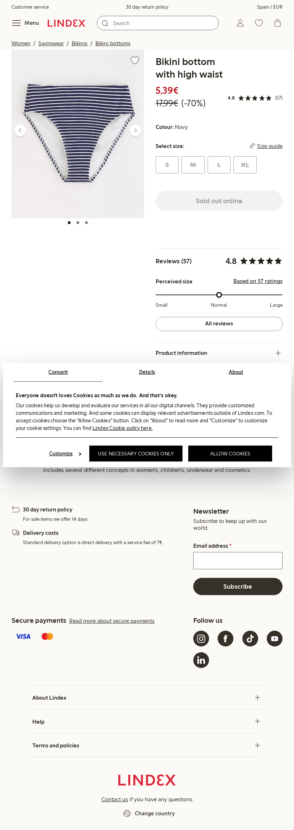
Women (20, 43)
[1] (69, 222)
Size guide (270, 146)
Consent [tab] (58, 371)
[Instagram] (201, 638)
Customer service (30, 7)
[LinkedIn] (201, 660)
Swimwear (51, 43)
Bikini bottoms (113, 43)
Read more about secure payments (112, 620)
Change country (155, 813)
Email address (212, 546)
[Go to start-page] (66, 23)
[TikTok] (250, 638)
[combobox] (158, 23)
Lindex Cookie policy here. (123, 428)
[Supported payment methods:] (100, 637)
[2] (78, 222)
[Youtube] (275, 638)
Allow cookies (230, 453)
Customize (61, 453)
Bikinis (79, 43)
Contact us (114, 799)
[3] (86, 222)
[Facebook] (225, 638)
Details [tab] (147, 371)
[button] (77, 134)
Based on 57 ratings (258, 281)
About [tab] (236, 371)
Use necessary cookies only (136, 453)
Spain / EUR (270, 7)
